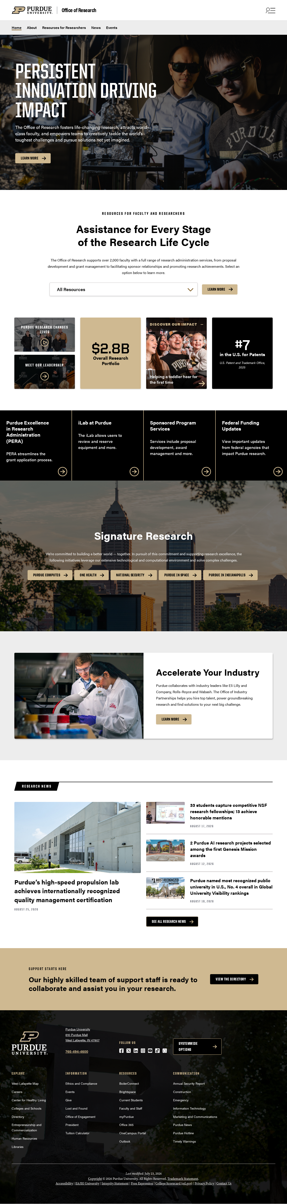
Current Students (131, 1100)
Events (111, 27)
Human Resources (24, 1138)
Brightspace (127, 1091)
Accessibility (64, 1183)
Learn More (29, 158)
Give (68, 1100)
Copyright (95, 1179)
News (96, 27)
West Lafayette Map (25, 1083)
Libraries (18, 1146)
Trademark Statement (182, 1179)
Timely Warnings (184, 1141)
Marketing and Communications (195, 1116)
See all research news (169, 921)
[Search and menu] (270, 10)
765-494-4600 (76, 1051)
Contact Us (223, 1183)
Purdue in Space (176, 575)
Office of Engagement (80, 1116)
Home (17, 27)
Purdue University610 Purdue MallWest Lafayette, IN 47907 (82, 1034)
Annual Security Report (189, 1083)
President (71, 1124)
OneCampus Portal (132, 1133)
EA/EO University (87, 1183)
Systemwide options (188, 1046)
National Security (130, 575)
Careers (17, 1091)
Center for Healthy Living (29, 1100)
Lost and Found (76, 1108)
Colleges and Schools (26, 1108)
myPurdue (126, 1116)
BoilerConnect (129, 1083)
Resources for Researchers (64, 27)
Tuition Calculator (77, 1133)
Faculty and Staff (130, 1108)
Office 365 (126, 1124)
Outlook (124, 1141)
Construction (182, 1091)
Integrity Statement (115, 1183)
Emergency (181, 1100)
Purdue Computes (46, 575)
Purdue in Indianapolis (227, 575)
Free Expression (142, 1183)
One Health (88, 575)
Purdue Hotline (183, 1133)
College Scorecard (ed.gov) (173, 1183)
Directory (18, 1116)
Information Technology (189, 1108)
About (32, 27)
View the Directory (231, 979)
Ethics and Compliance (81, 1083)
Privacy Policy (204, 1183)
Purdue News (182, 1124)
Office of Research (79, 10)
